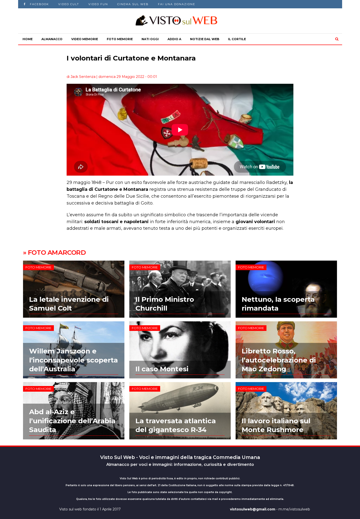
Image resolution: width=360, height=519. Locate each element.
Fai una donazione (176, 4)
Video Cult (68, 4)
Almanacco (51, 39)
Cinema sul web (133, 4)
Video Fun (98, 4)
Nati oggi (150, 39)
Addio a (174, 39)
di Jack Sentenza (81, 77)
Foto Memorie (120, 39)
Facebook (39, 4)
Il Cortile (237, 39)
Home (28, 39)
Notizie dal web (204, 39)
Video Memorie (84, 39)
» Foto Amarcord (54, 252)
